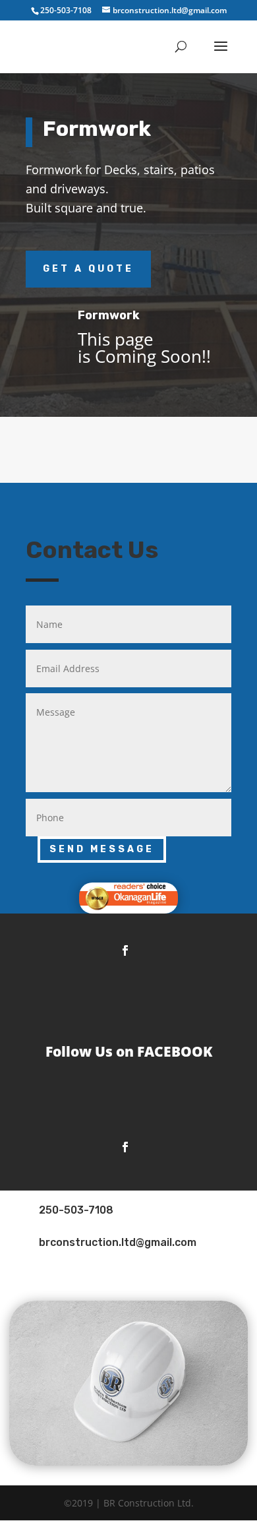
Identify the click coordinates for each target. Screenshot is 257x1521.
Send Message (101, 849)
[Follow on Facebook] (125, 950)
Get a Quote (88, 268)
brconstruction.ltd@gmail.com (117, 1242)
